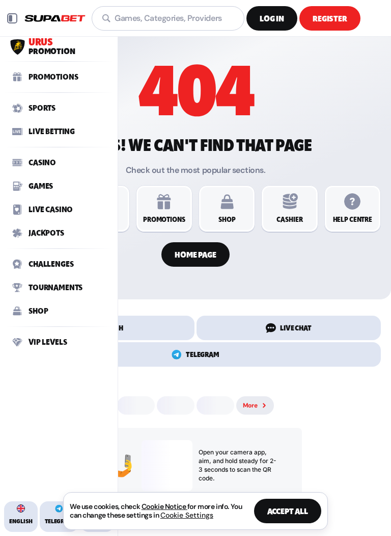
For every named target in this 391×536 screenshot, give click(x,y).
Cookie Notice (164, 506)
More (250, 405)
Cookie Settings (186, 515)
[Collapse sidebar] (12, 18)
